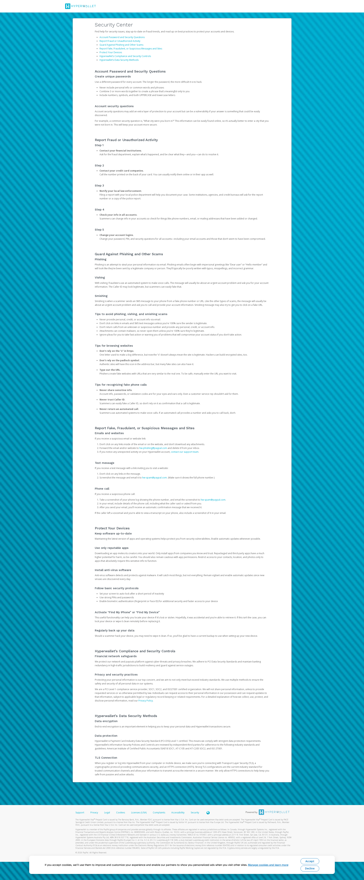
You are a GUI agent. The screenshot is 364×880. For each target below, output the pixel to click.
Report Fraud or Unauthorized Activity (120, 41)
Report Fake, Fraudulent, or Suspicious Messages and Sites (131, 48)
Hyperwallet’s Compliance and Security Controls (125, 56)
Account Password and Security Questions (122, 37)
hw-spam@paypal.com (154, 477)
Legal (107, 812)
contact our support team (184, 451)
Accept (309, 861)
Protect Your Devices (111, 52)
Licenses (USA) (139, 812)
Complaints (159, 812)
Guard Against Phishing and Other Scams (121, 44)
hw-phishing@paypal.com (153, 448)
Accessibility (177, 812)
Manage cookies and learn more (268, 864)
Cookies (120, 812)
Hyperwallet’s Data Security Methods (119, 60)
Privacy (94, 812)
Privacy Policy (145, 700)
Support (79, 812)
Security (195, 812)
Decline (310, 868)
